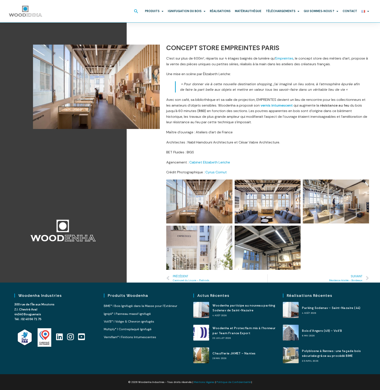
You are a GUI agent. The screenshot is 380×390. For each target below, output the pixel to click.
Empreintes (284, 58)
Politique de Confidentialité (233, 382)
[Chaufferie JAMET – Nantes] (201, 355)
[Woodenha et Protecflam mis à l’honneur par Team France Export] (201, 333)
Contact (350, 11)
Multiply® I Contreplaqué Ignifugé (128, 329)
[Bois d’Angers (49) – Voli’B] (291, 333)
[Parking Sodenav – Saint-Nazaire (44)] (291, 310)
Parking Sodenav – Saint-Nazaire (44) (331, 308)
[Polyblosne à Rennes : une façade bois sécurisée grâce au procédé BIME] (291, 355)
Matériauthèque (248, 11)
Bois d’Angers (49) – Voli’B (322, 331)
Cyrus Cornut (216, 172)
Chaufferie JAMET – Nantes (233, 353)
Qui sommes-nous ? (319, 11)
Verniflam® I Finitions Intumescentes (130, 337)
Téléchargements (280, 11)
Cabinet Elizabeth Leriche (209, 162)
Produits (152, 11)
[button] (136, 11)
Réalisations (220, 11)
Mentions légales (204, 382)
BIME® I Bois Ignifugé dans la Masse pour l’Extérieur (140, 306)
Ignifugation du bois (184, 11)
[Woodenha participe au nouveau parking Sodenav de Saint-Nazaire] (201, 310)
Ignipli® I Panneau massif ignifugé (127, 314)
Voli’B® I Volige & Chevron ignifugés (129, 321)
